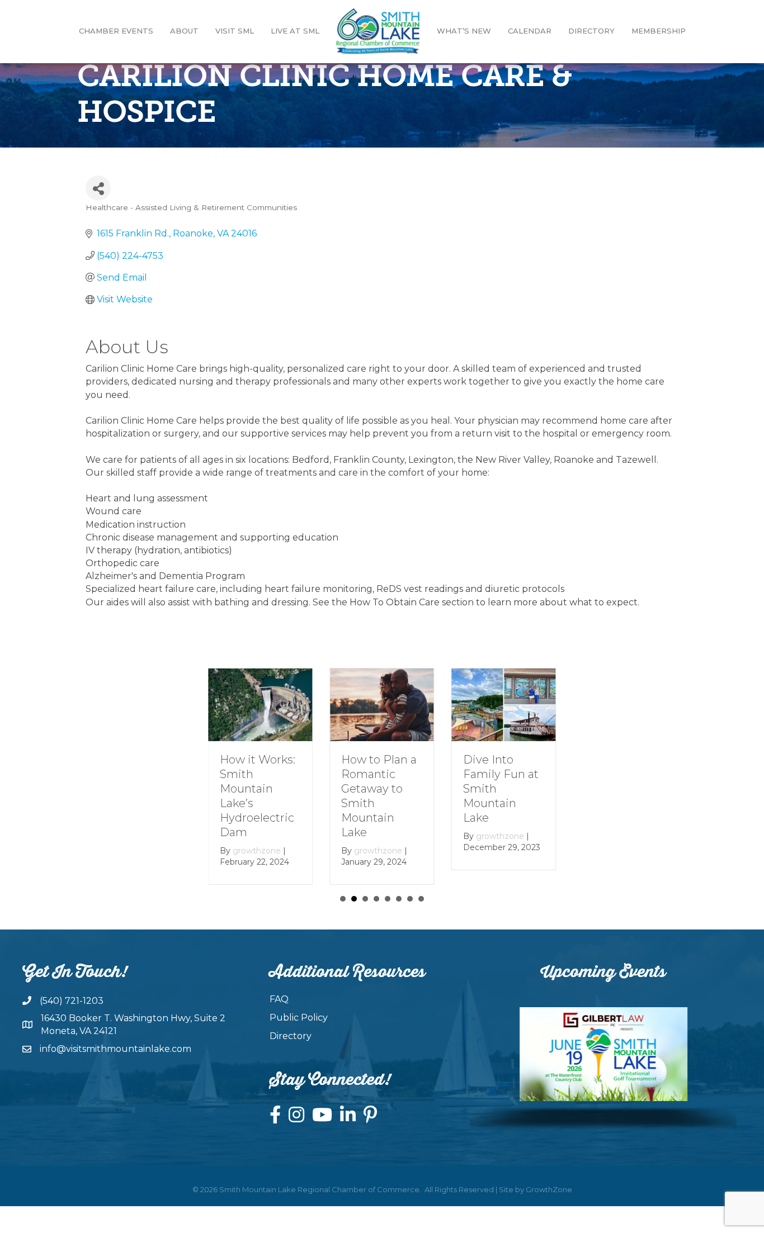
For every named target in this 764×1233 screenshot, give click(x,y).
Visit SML (234, 30)
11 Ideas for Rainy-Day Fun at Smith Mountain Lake (499, 788)
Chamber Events (116, 30)
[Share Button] (98, 188)
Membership (658, 30)
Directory (591, 30)
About (184, 30)
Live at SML (295, 30)
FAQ (279, 999)
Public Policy (299, 1017)
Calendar (529, 30)
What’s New (464, 30)
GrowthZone (549, 1189)
